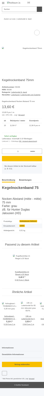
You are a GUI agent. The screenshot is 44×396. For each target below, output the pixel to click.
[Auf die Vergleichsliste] (37, 32)
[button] (36, 2)
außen (22, 225)
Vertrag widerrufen (22, 364)
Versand (21, 115)
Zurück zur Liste (9, 19)
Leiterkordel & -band (19, 92)
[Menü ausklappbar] (3, 2)
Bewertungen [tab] (25, 180)
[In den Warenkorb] (4, 26)
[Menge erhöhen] (39, 151)
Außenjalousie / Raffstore (28, 221)
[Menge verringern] (4, 151)
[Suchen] (39, 9)
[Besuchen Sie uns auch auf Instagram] (4, 373)
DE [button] (28, 3)
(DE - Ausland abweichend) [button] (28, 141)
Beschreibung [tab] (8, 180)
